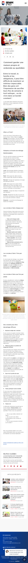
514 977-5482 (8, 541)
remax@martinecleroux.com (13, 543)
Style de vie (8, 48)
